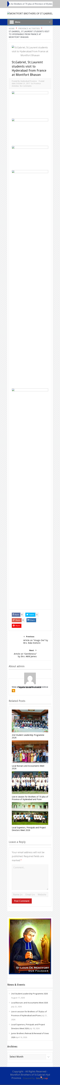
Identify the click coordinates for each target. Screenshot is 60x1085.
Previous (30, 636)
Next (31, 650)
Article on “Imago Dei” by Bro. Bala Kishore (35, 641)
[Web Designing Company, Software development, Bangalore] (35, 1078)
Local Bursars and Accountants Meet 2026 (29, 1002)
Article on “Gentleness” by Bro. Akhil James (25, 655)
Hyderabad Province (29, 81)
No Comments (25, 86)
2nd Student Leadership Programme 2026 (29, 993)
